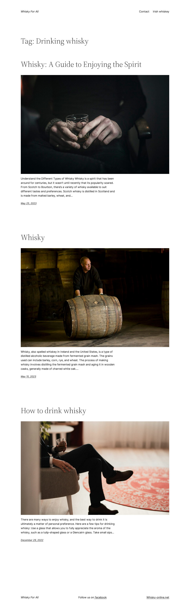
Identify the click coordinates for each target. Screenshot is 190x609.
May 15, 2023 (28, 376)
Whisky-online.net (158, 597)
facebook (100, 597)
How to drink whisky (53, 410)
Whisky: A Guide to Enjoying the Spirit (81, 64)
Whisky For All (29, 11)
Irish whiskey (161, 11)
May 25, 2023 (29, 203)
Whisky (33, 237)
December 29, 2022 (32, 540)
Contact (144, 11)
